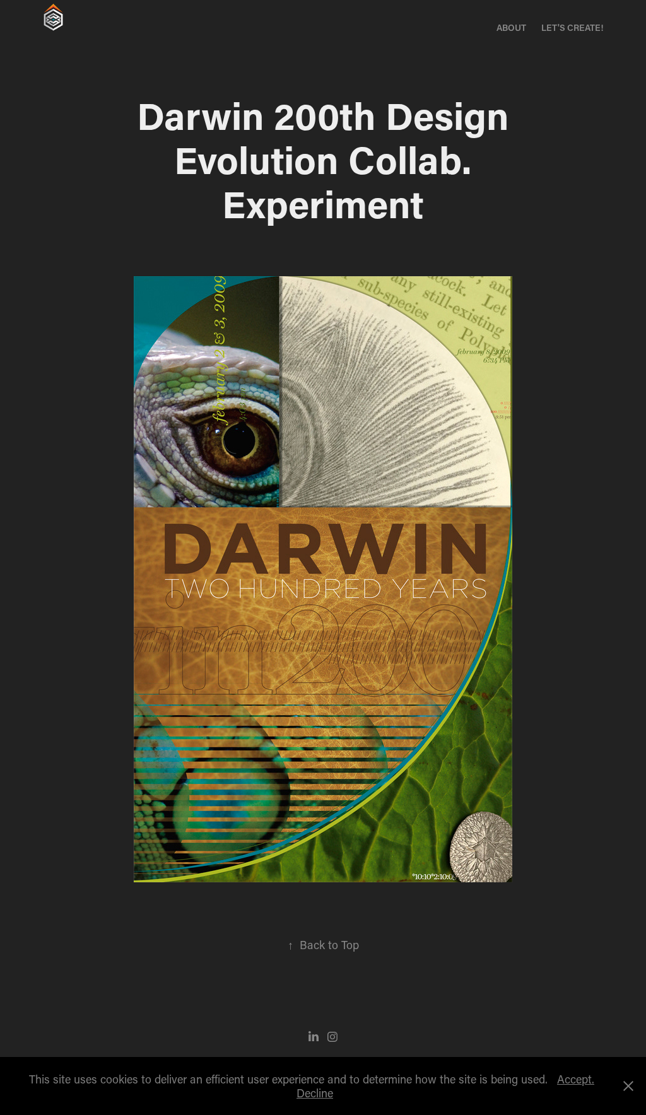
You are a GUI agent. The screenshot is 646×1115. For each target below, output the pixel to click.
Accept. (575, 1079)
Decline (315, 1092)
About (511, 27)
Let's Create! (572, 27)
